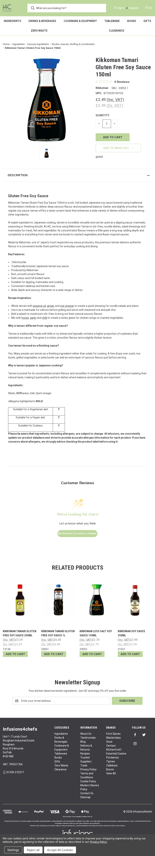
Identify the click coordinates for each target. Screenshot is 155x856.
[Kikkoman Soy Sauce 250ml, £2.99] (135, 600)
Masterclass (113, 737)
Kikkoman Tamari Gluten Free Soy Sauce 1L (58, 633)
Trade (83, 765)
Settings (13, 850)
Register (134, 7)
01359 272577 (15, 772)
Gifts (57, 761)
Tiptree (110, 761)
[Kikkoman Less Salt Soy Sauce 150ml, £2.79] (96, 600)
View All (111, 773)
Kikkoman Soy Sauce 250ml (131, 633)
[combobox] (66, 8)
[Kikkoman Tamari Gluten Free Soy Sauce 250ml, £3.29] (20, 600)
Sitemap (85, 797)
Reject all (33, 850)
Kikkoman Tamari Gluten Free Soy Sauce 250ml (19, 633)
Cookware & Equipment (80, 20)
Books (131, 20)
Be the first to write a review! (77, 533)
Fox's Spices (113, 733)
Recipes (85, 753)
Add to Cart (15, 654)
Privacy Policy (88, 769)
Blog (83, 741)
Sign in (121, 7)
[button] (77, 175)
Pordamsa (112, 757)
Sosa (109, 741)
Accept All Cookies (60, 850)
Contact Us (86, 793)
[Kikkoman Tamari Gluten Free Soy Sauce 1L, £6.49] (58, 600)
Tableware (112, 20)
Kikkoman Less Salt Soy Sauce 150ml (96, 633)
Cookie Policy (88, 781)
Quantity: (103, 115)
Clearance (60, 769)
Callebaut (112, 765)
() (150, 7)
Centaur (111, 745)
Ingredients (12, 20)
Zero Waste (39, 30)
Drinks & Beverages (42, 20)
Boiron (110, 769)
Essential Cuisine (116, 753)
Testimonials (88, 737)
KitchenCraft (113, 749)
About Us (85, 733)
